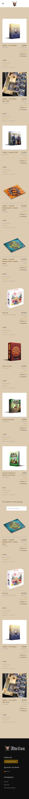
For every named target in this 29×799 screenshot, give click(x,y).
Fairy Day (5, 313)
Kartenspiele (12, 314)
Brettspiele (5, 47)
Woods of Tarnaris (8, 419)
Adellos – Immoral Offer (10, 152)
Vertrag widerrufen (11, 761)
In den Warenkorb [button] (14, 30)
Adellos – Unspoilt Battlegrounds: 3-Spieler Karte (10, 261)
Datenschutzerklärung (9, 788)
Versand (25, 51)
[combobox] (16, 508)
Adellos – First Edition (9, 45)
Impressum (6, 784)
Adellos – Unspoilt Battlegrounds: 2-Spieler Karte (10, 208)
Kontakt (6, 781)
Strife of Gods (7, 366)
